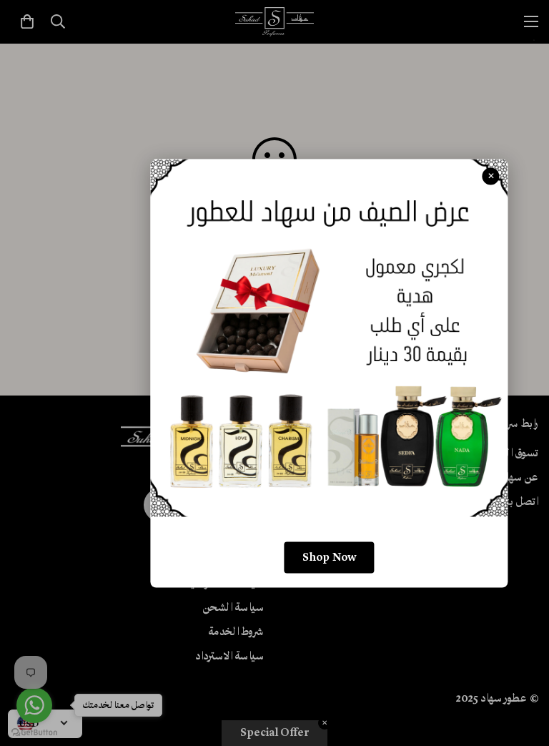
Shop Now (329, 557)
